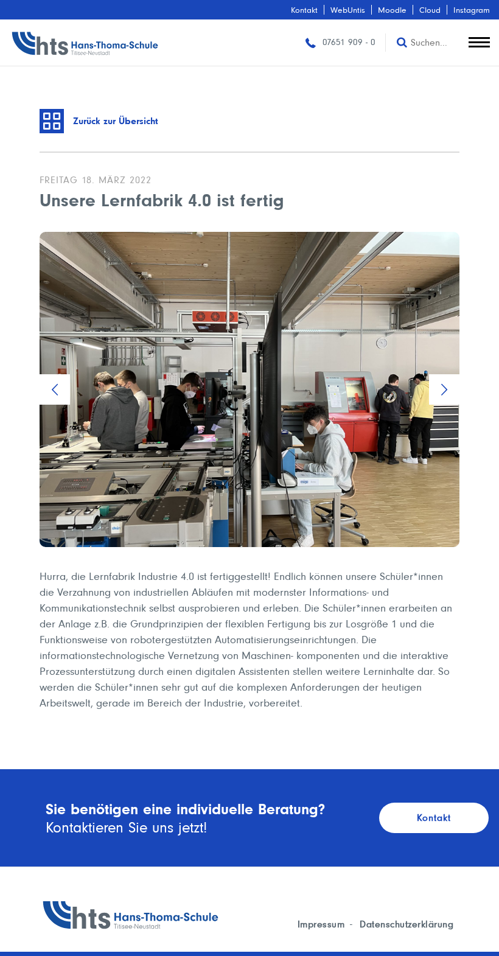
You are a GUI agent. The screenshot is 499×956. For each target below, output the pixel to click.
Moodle (392, 10)
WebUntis (347, 10)
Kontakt (304, 10)
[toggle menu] (479, 39)
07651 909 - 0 (347, 42)
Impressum (321, 924)
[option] (249, 389)
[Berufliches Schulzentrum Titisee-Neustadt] (85, 43)
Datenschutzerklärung (406, 924)
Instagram (471, 10)
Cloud (430, 10)
